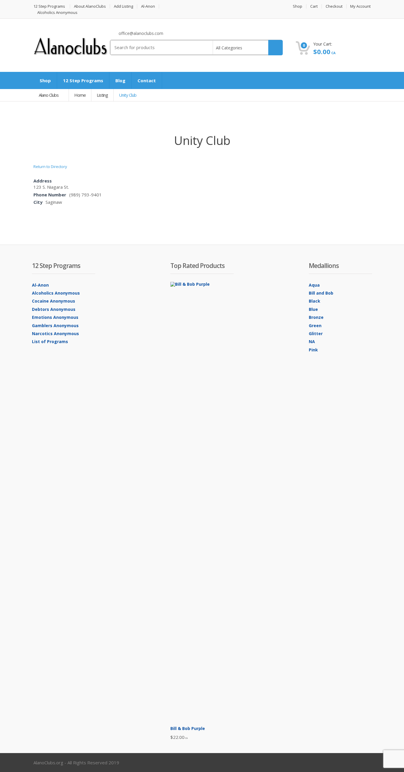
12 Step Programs (49, 6)
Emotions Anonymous (55, 317)
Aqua (314, 285)
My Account (360, 6)
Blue (313, 309)
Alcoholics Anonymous (57, 12)
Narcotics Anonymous (55, 333)
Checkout (334, 6)
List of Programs (50, 341)
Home (80, 95)
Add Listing (123, 6)
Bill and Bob (321, 293)
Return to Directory (50, 166)
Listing (102, 95)
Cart (314, 6)
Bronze (316, 317)
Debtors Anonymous (53, 309)
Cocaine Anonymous (53, 301)
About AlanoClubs (90, 6)
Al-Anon (148, 6)
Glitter (316, 333)
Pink (313, 350)
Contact (147, 80)
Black (314, 301)
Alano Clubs (49, 95)
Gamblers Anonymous (55, 325)
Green (315, 325)
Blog (120, 80)
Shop (297, 6)
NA (312, 341)
